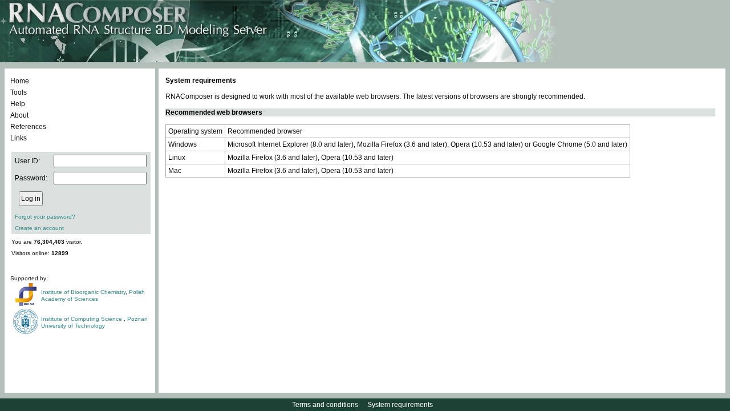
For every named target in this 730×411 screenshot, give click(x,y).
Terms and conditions (325, 405)
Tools (18, 92)
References (28, 127)
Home (19, 81)
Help (17, 104)
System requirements (400, 405)
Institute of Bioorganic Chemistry (83, 292)
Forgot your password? (45, 216)
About (19, 115)
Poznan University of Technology (94, 322)
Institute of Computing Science (82, 319)
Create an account (39, 228)
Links (18, 138)
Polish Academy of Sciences (93, 295)
